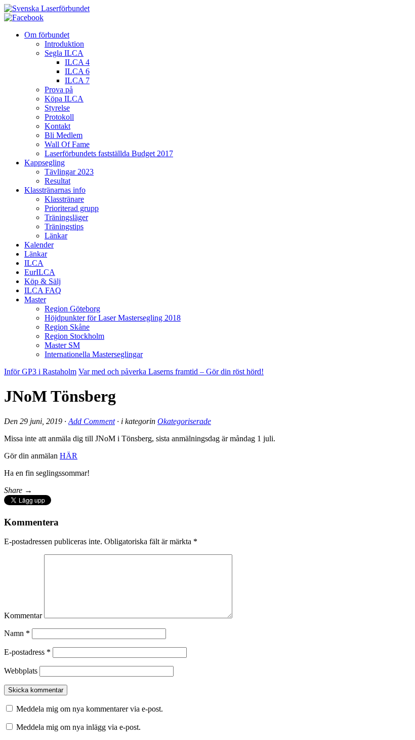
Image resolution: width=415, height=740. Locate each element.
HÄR (68, 455)
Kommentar (23, 615)
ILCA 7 (77, 80)
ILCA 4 (77, 62)
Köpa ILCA (64, 98)
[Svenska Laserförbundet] (47, 8)
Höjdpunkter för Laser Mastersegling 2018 (113, 317)
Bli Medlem (63, 135)
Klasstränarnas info (55, 190)
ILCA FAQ (42, 290)
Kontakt (57, 126)
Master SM (62, 345)
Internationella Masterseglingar (94, 354)
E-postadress (27, 652)
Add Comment (91, 421)
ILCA (34, 263)
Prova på (59, 89)
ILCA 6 (77, 71)
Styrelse (57, 107)
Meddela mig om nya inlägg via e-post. (78, 727)
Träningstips (64, 226)
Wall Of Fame (67, 144)
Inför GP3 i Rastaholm (40, 371)
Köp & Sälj (42, 281)
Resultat (57, 181)
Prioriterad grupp (72, 208)
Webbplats (20, 670)
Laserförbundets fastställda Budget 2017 (109, 153)
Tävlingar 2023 (69, 171)
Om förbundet (46, 34)
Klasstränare (64, 199)
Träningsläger (66, 217)
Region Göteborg (72, 308)
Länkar (56, 235)
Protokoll (59, 117)
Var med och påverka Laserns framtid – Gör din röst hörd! (171, 371)
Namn (17, 633)
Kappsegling (44, 162)
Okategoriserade (184, 421)
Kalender (39, 244)
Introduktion (64, 44)
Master (35, 299)
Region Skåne (67, 327)
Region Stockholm (74, 336)
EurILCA (39, 272)
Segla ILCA (64, 53)
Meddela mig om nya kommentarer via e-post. (89, 708)
